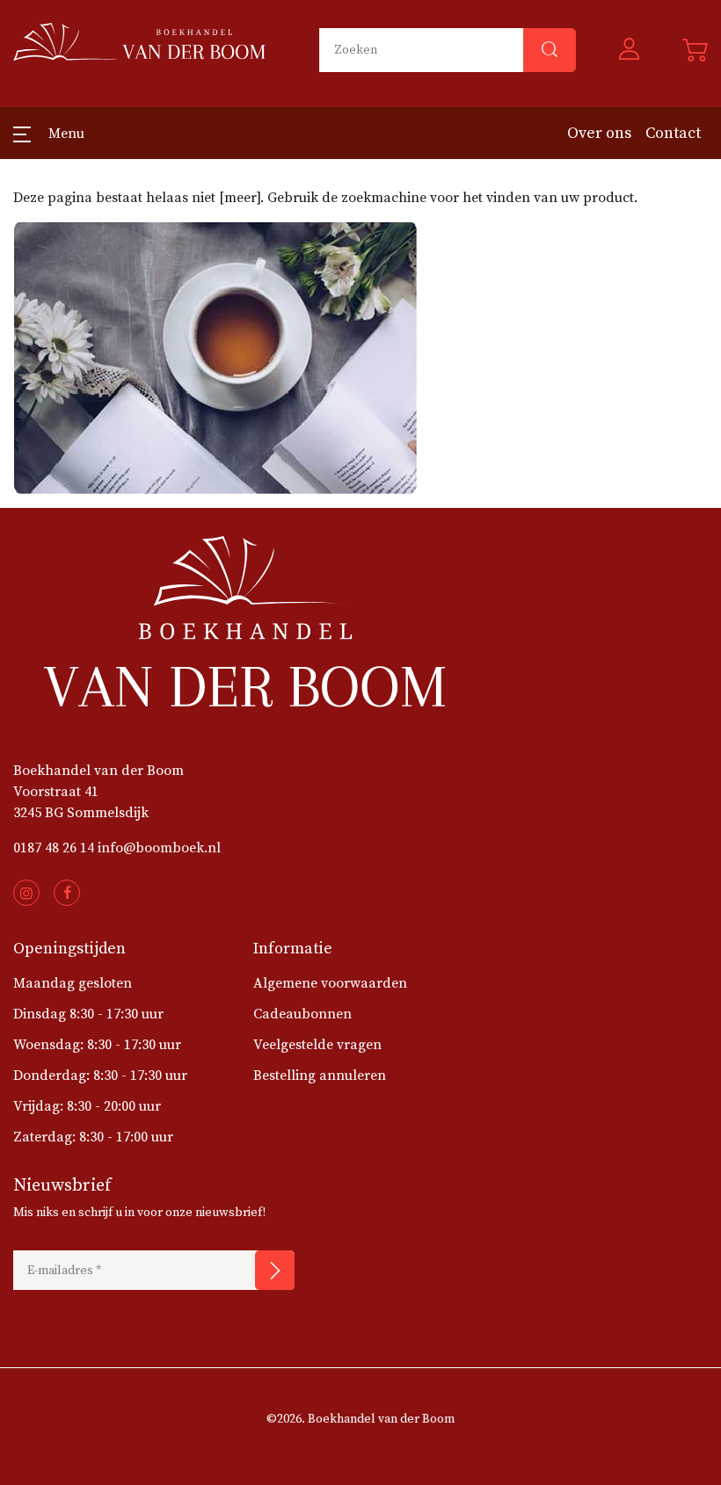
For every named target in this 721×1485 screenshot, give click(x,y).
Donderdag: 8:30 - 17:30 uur (100, 1075)
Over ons (599, 133)
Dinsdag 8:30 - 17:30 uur (88, 1014)
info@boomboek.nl (159, 848)
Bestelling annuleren (319, 1075)
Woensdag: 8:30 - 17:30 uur (97, 1045)
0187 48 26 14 (53, 848)
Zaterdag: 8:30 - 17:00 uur (93, 1137)
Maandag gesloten (72, 983)
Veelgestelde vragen (317, 1045)
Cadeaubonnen (302, 1014)
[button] (629, 50)
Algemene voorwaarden (330, 983)
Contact (673, 133)
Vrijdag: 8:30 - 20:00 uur (87, 1106)
